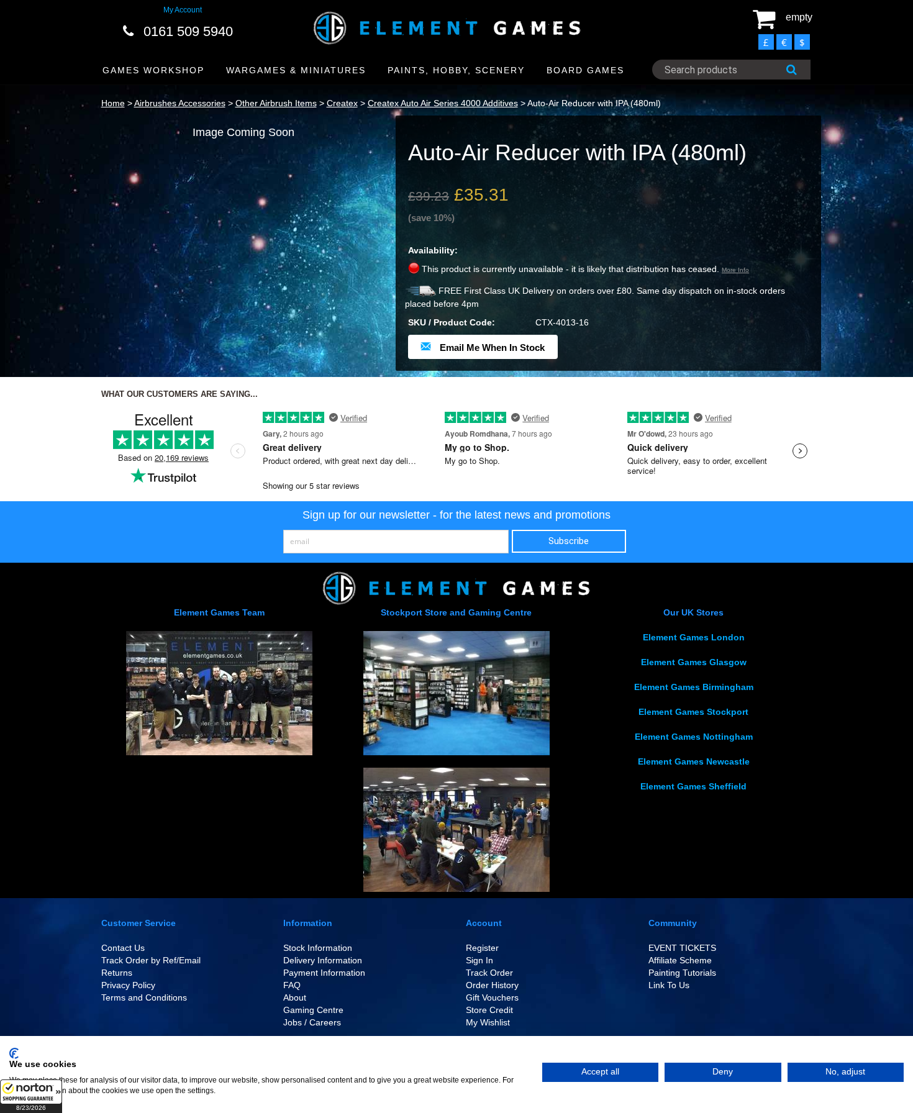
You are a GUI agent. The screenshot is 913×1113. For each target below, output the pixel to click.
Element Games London (694, 637)
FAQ (292, 985)
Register (482, 948)
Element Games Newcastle (694, 761)
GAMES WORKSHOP (153, 70)
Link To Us (668, 985)
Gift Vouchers (492, 997)
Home (113, 103)
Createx (342, 103)
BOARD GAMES (585, 70)
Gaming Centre (313, 1010)
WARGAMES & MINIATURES (296, 70)
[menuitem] (154, 70)
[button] (31, 1096)
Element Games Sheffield (693, 786)
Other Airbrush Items (276, 103)
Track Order (489, 973)
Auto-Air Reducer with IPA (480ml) (594, 103)
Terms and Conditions (144, 997)
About (294, 997)
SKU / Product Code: (451, 322)
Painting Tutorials (682, 973)
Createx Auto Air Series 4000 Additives (443, 103)
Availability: (433, 250)
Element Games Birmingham (693, 687)
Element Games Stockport (693, 712)
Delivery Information (322, 960)
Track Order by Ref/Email (151, 960)
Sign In (479, 960)
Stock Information (317, 948)
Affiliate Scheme (680, 960)
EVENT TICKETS (682, 948)
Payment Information (324, 973)
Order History (492, 985)
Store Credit (489, 1010)
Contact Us (123, 948)
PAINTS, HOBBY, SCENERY (456, 70)
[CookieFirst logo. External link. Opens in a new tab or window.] (14, 1053)
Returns (116, 973)
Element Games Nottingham (694, 737)
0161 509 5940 (188, 31)
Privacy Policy (128, 985)
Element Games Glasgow (694, 662)
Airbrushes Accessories (179, 103)
